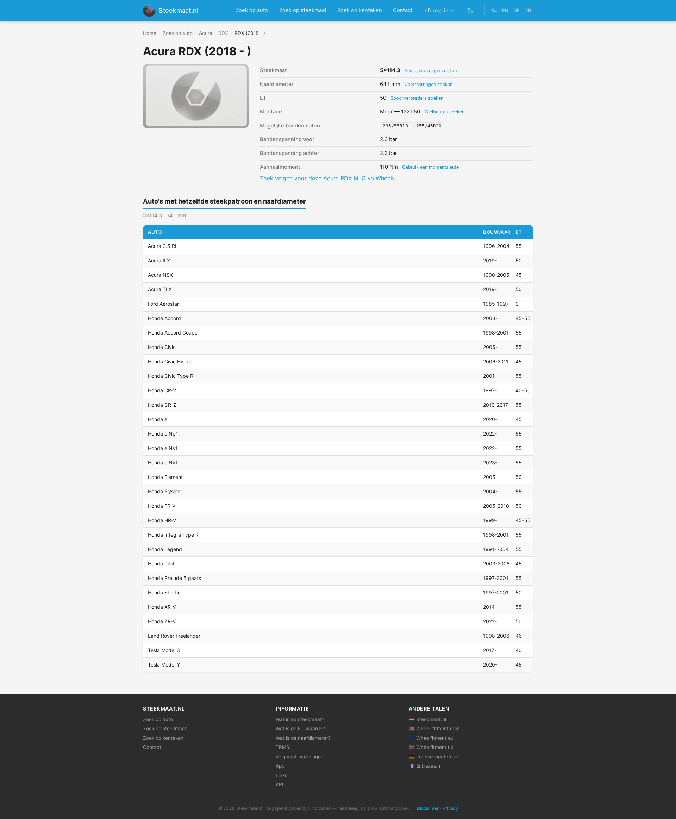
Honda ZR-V (162, 621)
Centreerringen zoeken (428, 84)
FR (528, 10)
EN (505, 10)
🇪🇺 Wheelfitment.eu (431, 738)
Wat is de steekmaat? (300, 719)
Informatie (436, 10)
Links (281, 775)
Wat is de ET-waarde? (300, 728)
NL (494, 10)
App (280, 766)
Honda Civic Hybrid (170, 361)
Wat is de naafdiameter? (303, 738)
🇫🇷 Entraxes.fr (425, 766)
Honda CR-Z (162, 405)
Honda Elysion (164, 491)
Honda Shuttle (164, 592)
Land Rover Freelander (174, 636)
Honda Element (165, 477)
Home (149, 33)
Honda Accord (164, 318)
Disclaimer (428, 808)
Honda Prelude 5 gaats (174, 578)
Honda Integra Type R (173, 535)
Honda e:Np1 (163, 434)
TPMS (282, 747)
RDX (223, 33)
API (279, 784)
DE (517, 10)
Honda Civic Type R (170, 376)
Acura (205, 33)
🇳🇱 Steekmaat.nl (427, 719)
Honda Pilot (161, 564)
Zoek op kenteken (359, 10)
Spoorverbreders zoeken (416, 98)
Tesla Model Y (164, 665)
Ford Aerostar (163, 304)
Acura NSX (160, 275)
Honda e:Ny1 (163, 462)
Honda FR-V (161, 506)
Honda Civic (162, 347)
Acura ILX (159, 260)
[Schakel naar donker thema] (470, 10)
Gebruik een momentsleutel (431, 167)
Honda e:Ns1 (162, 448)
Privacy (450, 808)
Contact (402, 10)
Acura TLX (160, 289)
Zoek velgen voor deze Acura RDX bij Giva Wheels (327, 178)
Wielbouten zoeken (444, 111)
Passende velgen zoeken (431, 70)
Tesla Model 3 (164, 650)
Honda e (157, 419)
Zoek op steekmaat (302, 10)
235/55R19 (397, 126)
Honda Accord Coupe (173, 333)
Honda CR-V (162, 390)
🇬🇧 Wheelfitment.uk (431, 747)
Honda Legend (165, 549)
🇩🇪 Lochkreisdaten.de (433, 756)
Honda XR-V (162, 607)
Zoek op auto (252, 10)
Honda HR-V (162, 520)
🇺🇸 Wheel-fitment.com (434, 728)
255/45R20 (429, 126)
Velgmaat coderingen (300, 756)
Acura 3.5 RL (163, 246)
